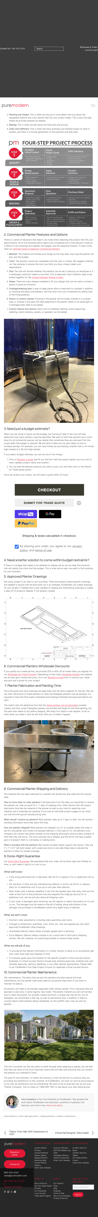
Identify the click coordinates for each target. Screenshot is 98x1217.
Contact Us (15, 1164)
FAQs (55, 1186)
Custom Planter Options (40, 1164)
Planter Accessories (61, 1158)
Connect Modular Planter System (41, 1154)
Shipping (56, 1191)
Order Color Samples (42, 1168)
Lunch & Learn (40, 1193)
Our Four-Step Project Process (43, 1187)
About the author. (54, 1105)
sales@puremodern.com (15, 1175)
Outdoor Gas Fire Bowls (79, 1149)
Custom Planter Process (40, 1149)
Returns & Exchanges (61, 1196)
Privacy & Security (60, 1198)
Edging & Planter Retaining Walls (41, 1159)
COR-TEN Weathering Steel (61, 1151)
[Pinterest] (15, 1192)
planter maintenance (67, 1116)
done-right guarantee (28, 1116)
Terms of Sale (58, 1193)
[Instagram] (8, 1192)
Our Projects (58, 1183)
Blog (55, 1188)
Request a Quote (14, 1153)
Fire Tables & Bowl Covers (80, 1159)
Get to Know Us (41, 1183)
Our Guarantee (40, 1191)
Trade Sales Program (42, 1196)
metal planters (10, 1116)
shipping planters (47, 1116)
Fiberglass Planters (61, 1155)
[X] (12, 1192)
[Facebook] (5, 1192)
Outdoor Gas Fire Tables (79, 1154)
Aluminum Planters (61, 1148)
